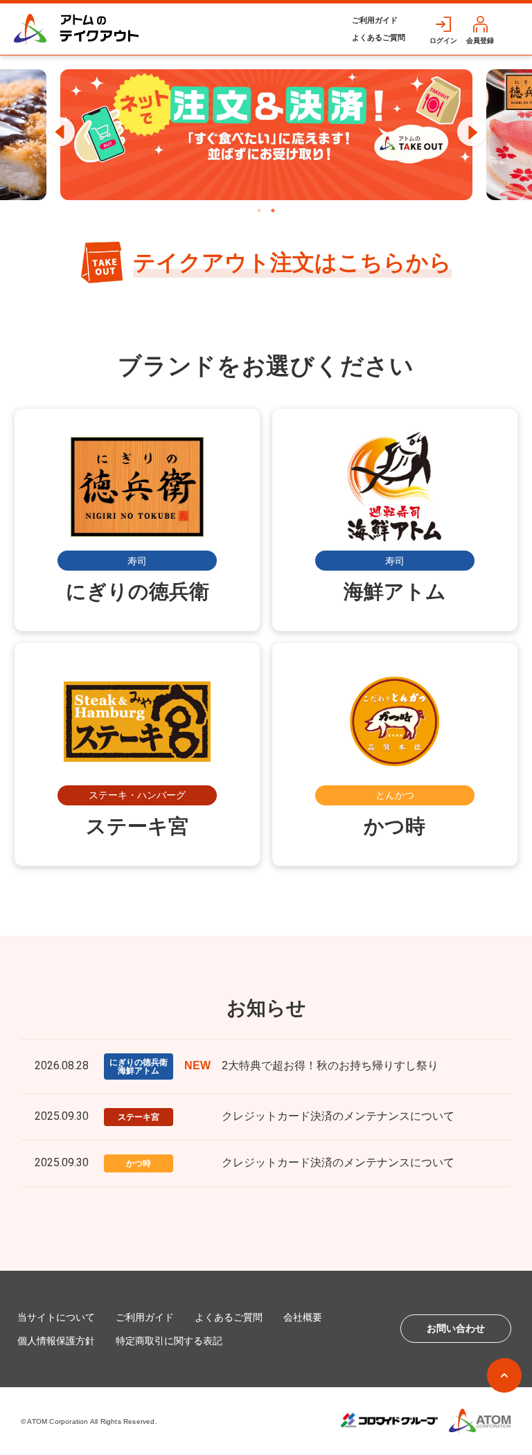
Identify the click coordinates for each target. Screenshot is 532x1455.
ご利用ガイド (375, 20)
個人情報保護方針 (56, 1340)
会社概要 (302, 1317)
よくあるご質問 (378, 37)
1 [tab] (259, 210)
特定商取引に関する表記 (169, 1340)
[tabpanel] (266, 134)
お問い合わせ (456, 1328)
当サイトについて (56, 1317)
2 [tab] (273, 210)
